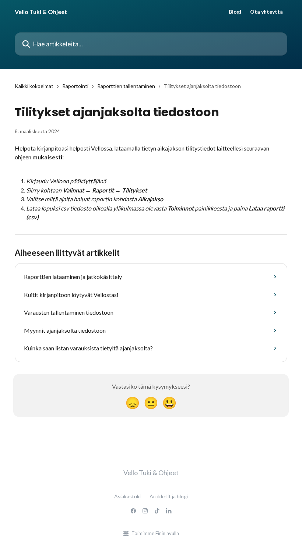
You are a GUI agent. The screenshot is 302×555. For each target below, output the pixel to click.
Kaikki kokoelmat (34, 86)
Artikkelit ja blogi (169, 496)
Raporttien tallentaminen (126, 86)
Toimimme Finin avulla (155, 533)
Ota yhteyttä (266, 11)
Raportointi (75, 86)
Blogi (235, 11)
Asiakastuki (127, 496)
